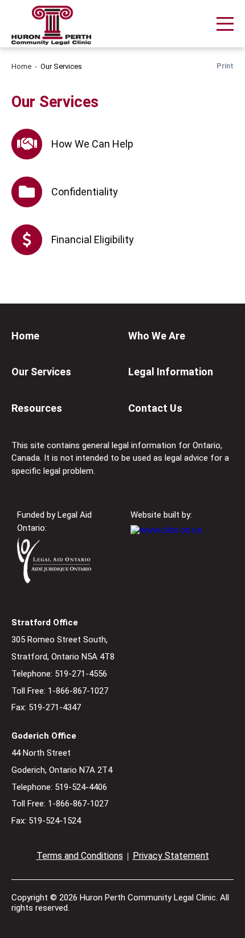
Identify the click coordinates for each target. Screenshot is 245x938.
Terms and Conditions (79, 855)
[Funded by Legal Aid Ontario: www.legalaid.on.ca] (54, 580)
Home (21, 66)
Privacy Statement (171, 855)
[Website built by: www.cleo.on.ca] (166, 530)
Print (225, 66)
